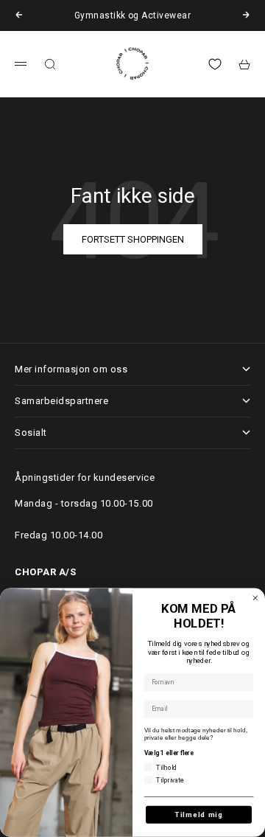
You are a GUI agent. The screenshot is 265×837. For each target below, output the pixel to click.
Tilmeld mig (198, 814)
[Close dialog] (255, 598)
